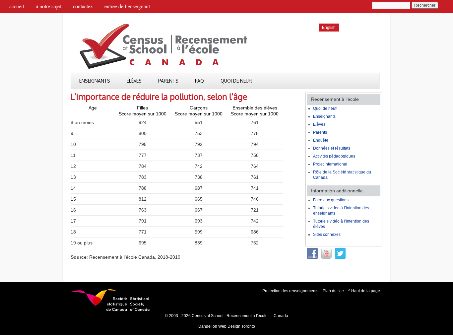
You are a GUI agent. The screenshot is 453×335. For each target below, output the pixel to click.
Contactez (83, 6)
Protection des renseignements (290, 291)
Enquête (320, 140)
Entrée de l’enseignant (127, 6)
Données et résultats (331, 148)
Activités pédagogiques (334, 156)
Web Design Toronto (236, 326)
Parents (168, 81)
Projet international (330, 164)
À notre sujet (48, 6)
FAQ (199, 81)
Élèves (134, 81)
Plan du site (333, 291)
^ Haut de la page (364, 291)
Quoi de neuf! (236, 81)
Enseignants (94, 81)
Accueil (16, 6)
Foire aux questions (331, 200)
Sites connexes (327, 234)
